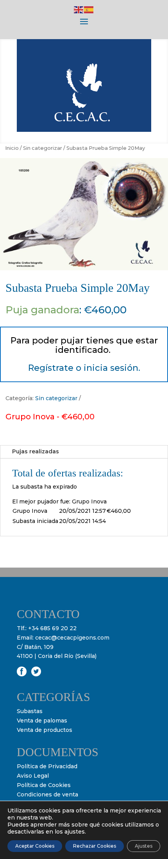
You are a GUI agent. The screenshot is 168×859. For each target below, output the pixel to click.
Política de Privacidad (47, 766)
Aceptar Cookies (34, 846)
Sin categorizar (42, 148)
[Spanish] (89, 9)
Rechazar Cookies (94, 846)
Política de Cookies (44, 785)
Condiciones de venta (47, 794)
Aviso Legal (33, 775)
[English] (79, 9)
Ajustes (143, 846)
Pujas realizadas (35, 451)
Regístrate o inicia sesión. (84, 368)
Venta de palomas (42, 720)
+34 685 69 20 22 (52, 628)
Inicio (12, 148)
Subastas (30, 711)
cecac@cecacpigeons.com (72, 637)
